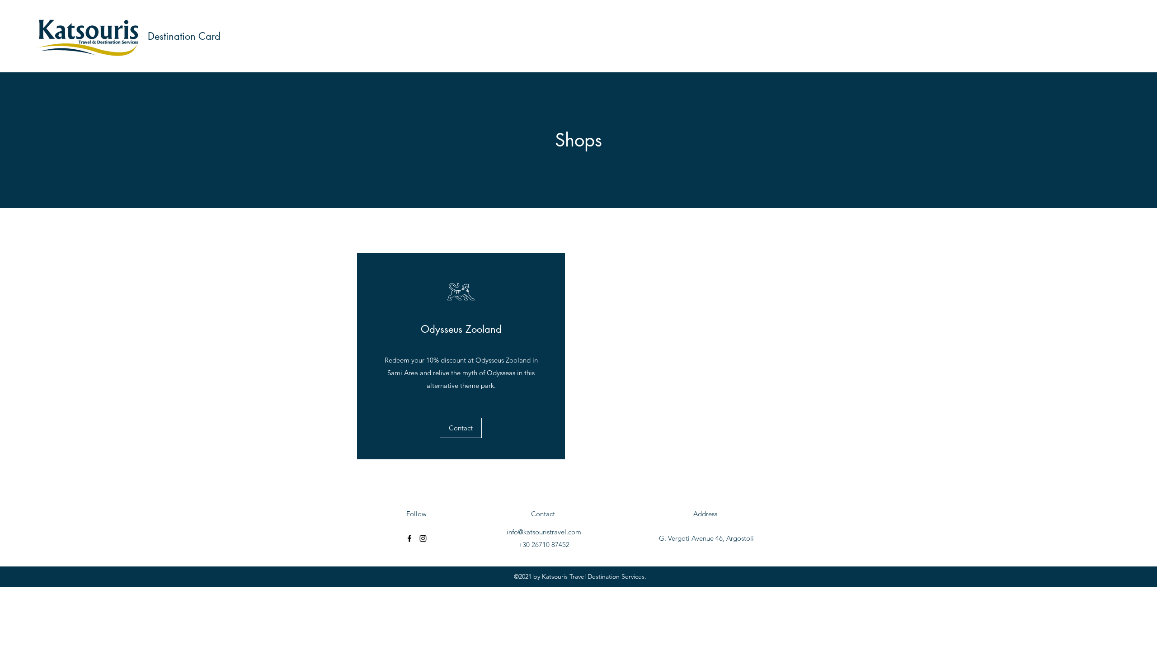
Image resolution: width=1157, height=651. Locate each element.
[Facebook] (409, 538)
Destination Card (184, 36)
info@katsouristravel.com (544, 532)
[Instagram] (423, 538)
